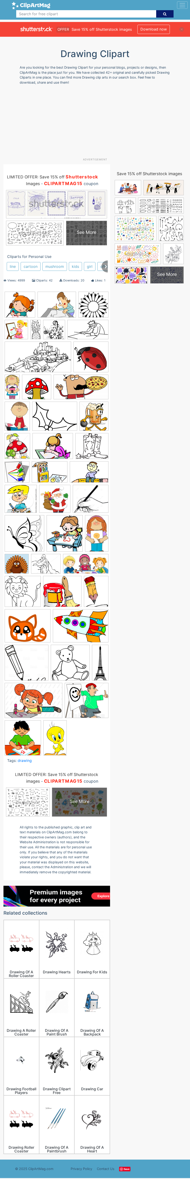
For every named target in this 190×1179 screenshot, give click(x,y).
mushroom (54, 266)
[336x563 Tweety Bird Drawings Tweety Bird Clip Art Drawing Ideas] (55, 740)
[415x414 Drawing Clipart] (20, 307)
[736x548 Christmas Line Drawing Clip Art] (54, 418)
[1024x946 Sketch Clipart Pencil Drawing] (26, 665)
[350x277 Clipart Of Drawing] (57, 307)
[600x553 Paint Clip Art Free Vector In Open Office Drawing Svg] (62, 593)
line (13, 266)
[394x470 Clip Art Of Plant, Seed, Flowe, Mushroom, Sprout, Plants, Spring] (17, 448)
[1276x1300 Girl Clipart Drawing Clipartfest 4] (16, 331)
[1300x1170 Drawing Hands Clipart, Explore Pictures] (90, 501)
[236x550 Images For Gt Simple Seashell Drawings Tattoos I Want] (36, 331)
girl (89, 266)
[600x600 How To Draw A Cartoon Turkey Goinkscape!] (16, 566)
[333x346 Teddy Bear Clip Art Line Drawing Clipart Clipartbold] (70, 665)
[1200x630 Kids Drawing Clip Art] (85, 566)
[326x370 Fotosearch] (64, 535)
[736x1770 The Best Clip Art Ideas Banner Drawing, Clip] (100, 664)
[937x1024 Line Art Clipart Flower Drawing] (54, 332)
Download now (153, 29)
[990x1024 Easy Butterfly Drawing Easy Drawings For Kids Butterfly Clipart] (24, 535)
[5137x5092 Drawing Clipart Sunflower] (93, 306)
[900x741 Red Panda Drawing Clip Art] (27, 628)
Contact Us (105, 1169)
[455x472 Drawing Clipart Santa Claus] (54, 501)
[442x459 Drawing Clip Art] (17, 474)
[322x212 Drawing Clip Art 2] (89, 474)
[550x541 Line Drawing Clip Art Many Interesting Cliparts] (23, 593)
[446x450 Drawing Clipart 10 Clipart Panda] (21, 501)
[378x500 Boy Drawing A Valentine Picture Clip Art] (17, 418)
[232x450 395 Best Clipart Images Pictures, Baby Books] (12, 389)
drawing (25, 760)
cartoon (31, 266)
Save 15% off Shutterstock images (149, 173)
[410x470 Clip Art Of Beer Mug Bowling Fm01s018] (94, 418)
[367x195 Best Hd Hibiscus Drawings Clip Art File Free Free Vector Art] (81, 389)
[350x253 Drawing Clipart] (49, 474)
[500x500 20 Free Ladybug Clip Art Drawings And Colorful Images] (91, 359)
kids (75, 266)
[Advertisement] (96, 123)
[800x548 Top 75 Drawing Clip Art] (33, 702)
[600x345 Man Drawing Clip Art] (88, 331)
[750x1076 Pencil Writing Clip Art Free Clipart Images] (96, 593)
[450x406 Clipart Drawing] (86, 702)
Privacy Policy (81, 1169)
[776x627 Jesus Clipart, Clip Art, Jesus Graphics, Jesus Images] (45, 566)
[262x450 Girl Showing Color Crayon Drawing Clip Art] (96, 535)
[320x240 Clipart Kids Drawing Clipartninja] (53, 448)
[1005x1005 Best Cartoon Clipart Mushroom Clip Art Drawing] (36, 389)
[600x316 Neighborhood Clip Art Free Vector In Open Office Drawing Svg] (38, 359)
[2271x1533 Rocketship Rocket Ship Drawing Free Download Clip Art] (80, 628)
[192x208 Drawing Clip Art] (23, 740)
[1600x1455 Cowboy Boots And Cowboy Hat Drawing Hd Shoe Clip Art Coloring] (92, 448)
